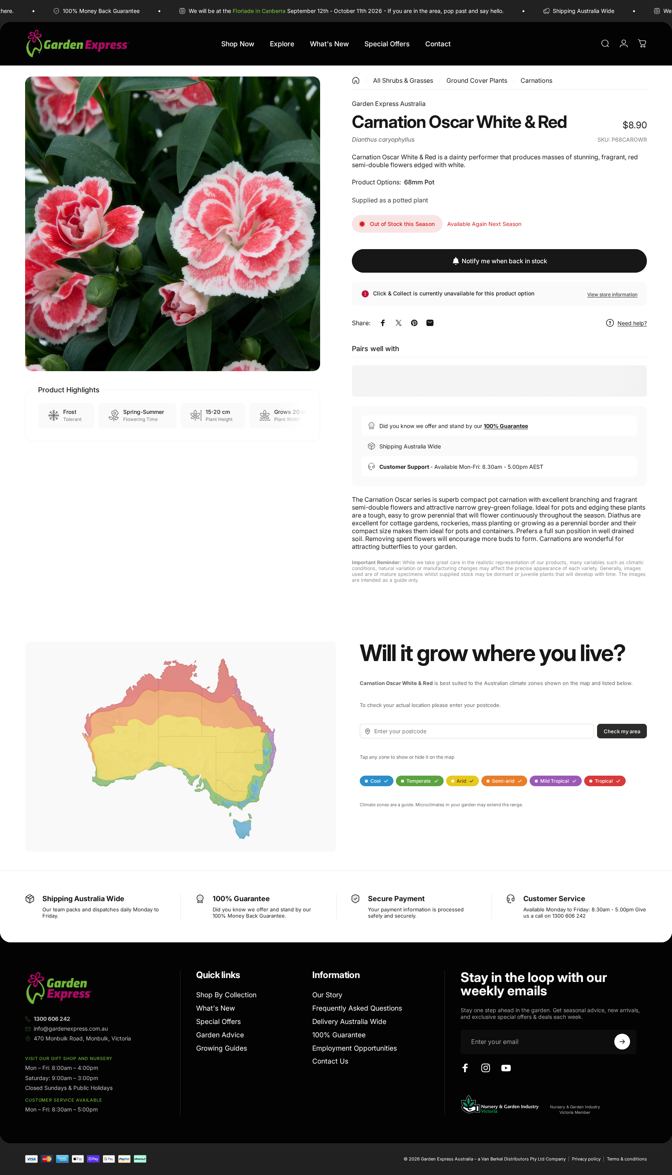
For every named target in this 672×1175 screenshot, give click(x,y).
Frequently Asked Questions (357, 1008)
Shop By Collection (226, 995)
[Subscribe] (622, 1041)
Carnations (536, 80)
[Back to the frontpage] (356, 80)
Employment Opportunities (354, 1048)
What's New (215, 1008)
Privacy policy (586, 1159)
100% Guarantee (339, 1034)
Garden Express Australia (389, 103)
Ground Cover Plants (476, 80)
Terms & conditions (627, 1159)
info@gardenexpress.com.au (71, 1028)
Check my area (622, 731)
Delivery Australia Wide (349, 1021)
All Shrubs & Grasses (403, 80)
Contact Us (330, 1061)
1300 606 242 (52, 1018)
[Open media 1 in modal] (172, 224)
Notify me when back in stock (504, 261)
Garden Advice (220, 1034)
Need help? (632, 323)
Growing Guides (221, 1048)
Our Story (327, 995)
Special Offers (218, 1021)
